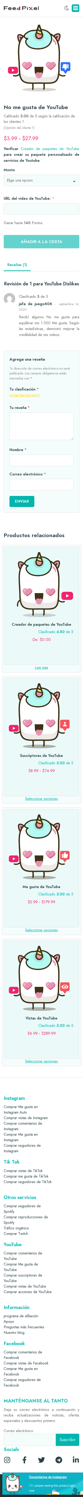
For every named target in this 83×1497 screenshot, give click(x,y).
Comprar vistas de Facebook (26, 1363)
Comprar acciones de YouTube (28, 1291)
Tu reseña (19, 407)
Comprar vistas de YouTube (25, 1286)
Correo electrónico (27, 474)
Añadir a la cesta (41, 242)
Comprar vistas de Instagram (26, 1118)
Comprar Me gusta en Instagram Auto (21, 1109)
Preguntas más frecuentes (24, 1327)
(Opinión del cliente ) (19, 127)
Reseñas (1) (17, 264)
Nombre (18, 449)
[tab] (17, 265)
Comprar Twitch (16, 1233)
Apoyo (9, 1321)
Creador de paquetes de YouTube (50, 148)
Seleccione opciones (41, 798)
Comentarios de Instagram (48, 1477)
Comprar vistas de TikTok (23, 1170)
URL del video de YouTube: (29, 198)
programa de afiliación (21, 1316)
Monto (9, 170)
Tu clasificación (24, 389)
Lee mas (41, 667)
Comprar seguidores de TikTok (28, 1181)
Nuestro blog (14, 1332)
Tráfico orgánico (16, 1228)
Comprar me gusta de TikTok (26, 1176)
